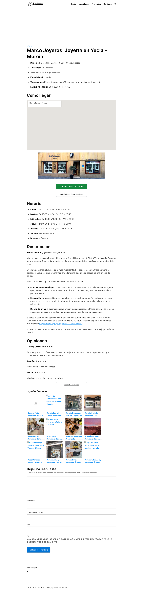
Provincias (96, 4)
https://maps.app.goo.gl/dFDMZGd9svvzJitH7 (60, 323)
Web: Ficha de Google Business (71, 194)
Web (28, 524)
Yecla (29, 46)
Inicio (73, 4)
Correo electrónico (37, 512)
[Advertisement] (71, 24)
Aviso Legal (32, 567)
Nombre (31, 501)
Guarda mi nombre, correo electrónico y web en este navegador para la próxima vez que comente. (70, 540)
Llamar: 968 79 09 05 (71, 186)
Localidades (84, 4)
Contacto (107, 4)
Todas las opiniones (71, 385)
